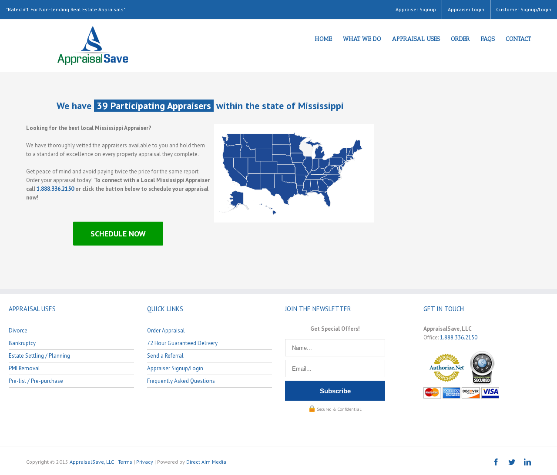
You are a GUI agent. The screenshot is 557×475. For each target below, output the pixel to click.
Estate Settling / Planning (39, 355)
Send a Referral (165, 355)
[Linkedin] (527, 461)
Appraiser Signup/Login (175, 368)
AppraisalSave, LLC (92, 461)
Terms (125, 461)
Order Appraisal (166, 330)
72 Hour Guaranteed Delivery (182, 343)
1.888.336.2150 (55, 189)
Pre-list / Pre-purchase (36, 381)
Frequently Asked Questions (181, 381)
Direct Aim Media (206, 461)
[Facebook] (496, 461)
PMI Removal (24, 368)
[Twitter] (511, 461)
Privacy (144, 461)
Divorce (18, 330)
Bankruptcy (22, 343)
